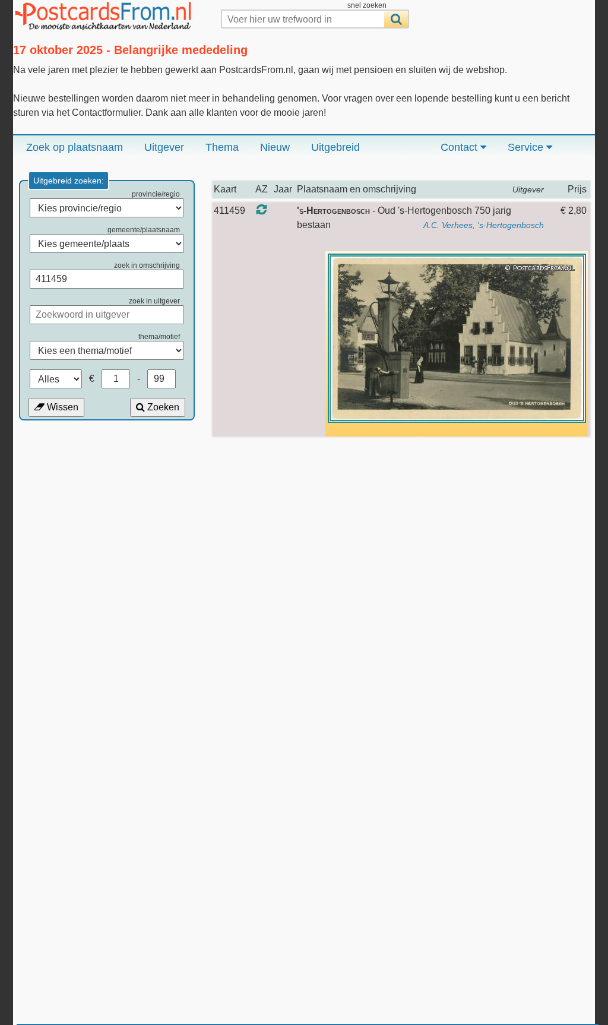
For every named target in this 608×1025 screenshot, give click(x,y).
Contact (460, 147)
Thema (222, 147)
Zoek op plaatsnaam (74, 147)
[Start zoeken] (396, 19)
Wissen (61, 407)
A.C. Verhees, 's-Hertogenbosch (483, 225)
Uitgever (164, 147)
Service (527, 147)
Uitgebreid (335, 147)
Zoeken (162, 407)
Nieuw (275, 147)
